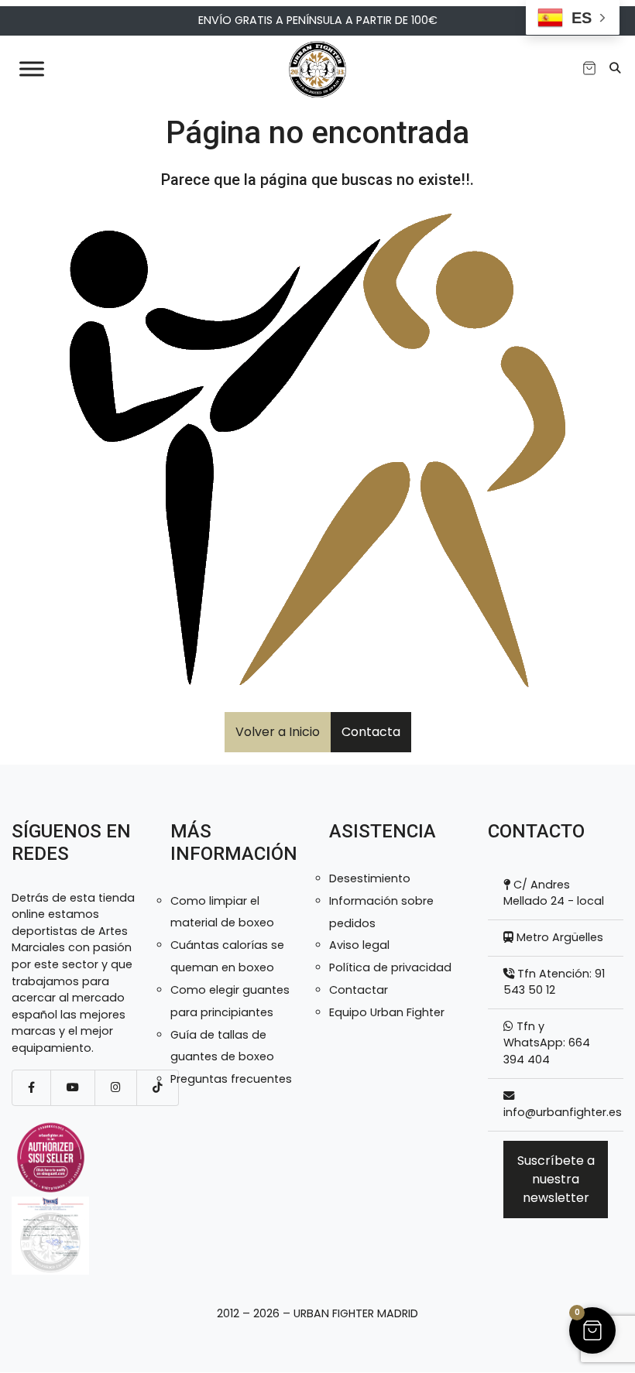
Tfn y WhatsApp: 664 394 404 (546, 1043)
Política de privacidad (390, 967)
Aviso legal (359, 945)
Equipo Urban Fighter (386, 1012)
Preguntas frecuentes (231, 1079)
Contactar (358, 990)
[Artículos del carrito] (589, 68)
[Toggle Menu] (31, 68)
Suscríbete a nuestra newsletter (556, 1179)
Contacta (371, 732)
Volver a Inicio (277, 732)
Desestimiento (369, 878)
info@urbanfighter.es (562, 1112)
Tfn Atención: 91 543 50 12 (554, 982)
